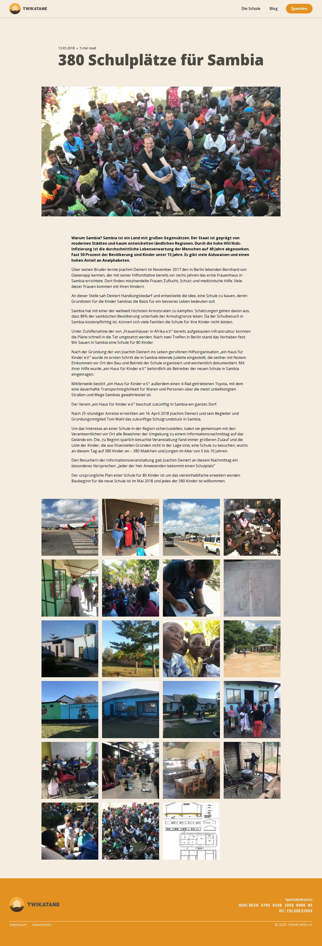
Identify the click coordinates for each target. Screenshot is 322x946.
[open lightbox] (70, 527)
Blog (274, 8)
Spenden (299, 8)
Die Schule (251, 8)
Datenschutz (41, 924)
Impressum (18, 924)
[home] (28, 8)
